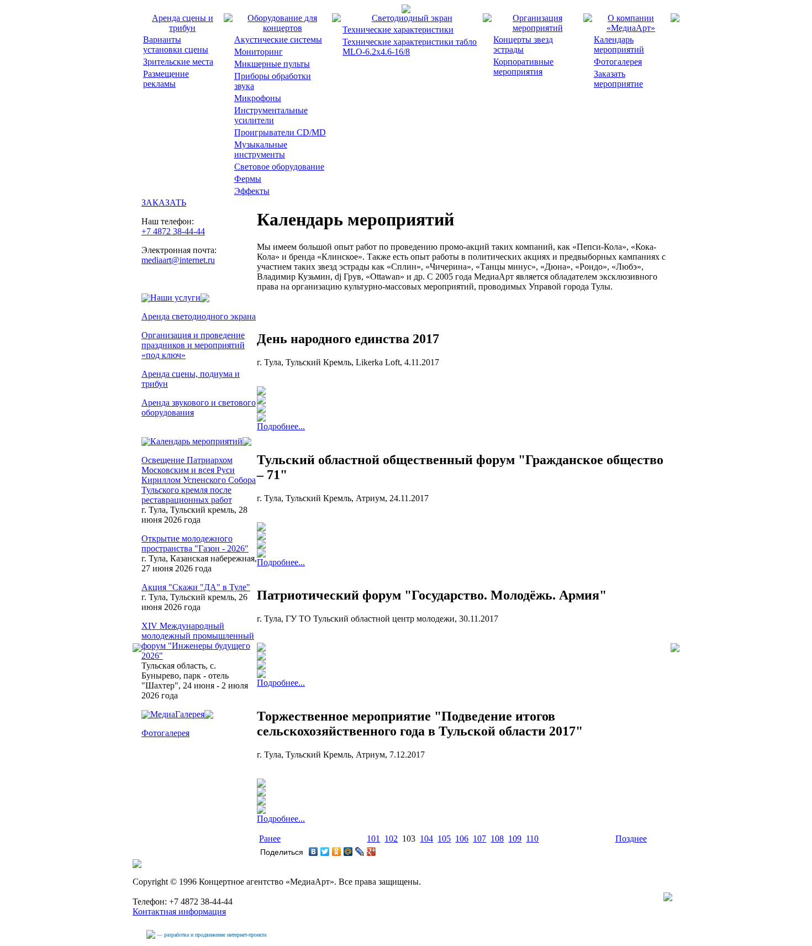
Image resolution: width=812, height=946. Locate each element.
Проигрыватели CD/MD (280, 132)
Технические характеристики (398, 29)
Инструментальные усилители (271, 115)
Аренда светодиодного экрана (198, 316)
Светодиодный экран (412, 18)
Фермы (247, 178)
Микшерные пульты (272, 64)
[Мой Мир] (348, 851)
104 (426, 838)
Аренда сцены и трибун (182, 23)
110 (532, 838)
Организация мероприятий (538, 23)
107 (479, 838)
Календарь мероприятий (619, 44)
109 (514, 838)
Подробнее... (281, 426)
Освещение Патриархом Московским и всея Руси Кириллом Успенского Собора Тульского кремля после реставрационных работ (198, 479)
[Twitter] (325, 851)
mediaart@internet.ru (178, 260)
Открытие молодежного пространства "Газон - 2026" (195, 543)
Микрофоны (257, 98)
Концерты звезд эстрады (523, 44)
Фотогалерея (618, 61)
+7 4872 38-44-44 (173, 231)
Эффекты (252, 191)
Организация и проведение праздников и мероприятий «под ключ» (193, 345)
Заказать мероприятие (618, 78)
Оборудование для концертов (282, 23)
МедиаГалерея (177, 714)
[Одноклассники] (336, 851)
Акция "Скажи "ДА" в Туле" (195, 587)
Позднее (631, 838)
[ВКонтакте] (313, 851)
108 (497, 838)
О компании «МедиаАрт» (631, 23)
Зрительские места (178, 61)
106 (461, 838)
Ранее (270, 838)
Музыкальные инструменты (260, 149)
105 (444, 838)
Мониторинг (258, 51)
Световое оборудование (279, 166)
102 (391, 838)
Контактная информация (179, 911)
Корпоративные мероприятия (523, 66)
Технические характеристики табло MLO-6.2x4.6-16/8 (409, 46)
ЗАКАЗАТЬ (163, 202)
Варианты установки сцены (175, 44)
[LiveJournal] (360, 851)
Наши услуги (175, 297)
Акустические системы (278, 39)
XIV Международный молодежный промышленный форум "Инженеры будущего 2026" (197, 640)
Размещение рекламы (166, 78)
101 (373, 838)
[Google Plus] (371, 851)
